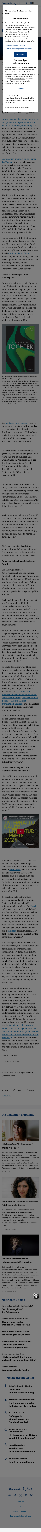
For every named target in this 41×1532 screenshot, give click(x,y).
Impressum (25, 107)
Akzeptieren (20, 54)
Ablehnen (20, 88)
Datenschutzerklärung (18, 79)
